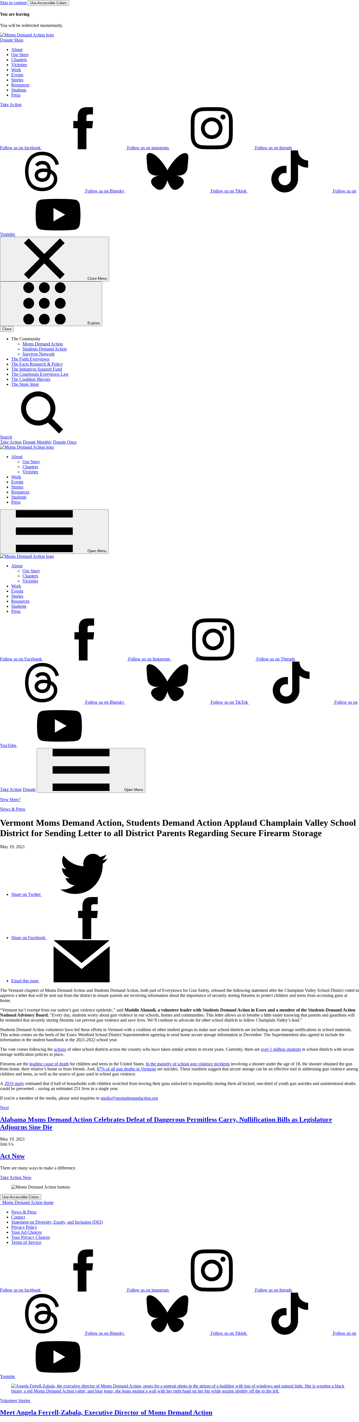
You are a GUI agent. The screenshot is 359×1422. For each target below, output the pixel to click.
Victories (19, 64)
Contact (18, 1217)
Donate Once (65, 442)
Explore (93, 323)
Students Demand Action (44, 349)
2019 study (14, 1083)
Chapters (19, 59)
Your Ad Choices (26, 1232)
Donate (29, 789)
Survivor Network (38, 354)
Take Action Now (16, 1177)
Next (4, 1107)
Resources (20, 84)
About (16, 49)
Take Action (11, 104)
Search (6, 437)
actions (60, 1049)
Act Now (12, 1156)
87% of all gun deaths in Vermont (126, 1068)
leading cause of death (49, 1063)
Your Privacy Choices (30, 1237)
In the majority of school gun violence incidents (188, 1063)
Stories (17, 79)
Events (17, 74)
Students (18, 90)
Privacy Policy (24, 1227)
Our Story (20, 54)
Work (16, 69)
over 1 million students (281, 1049)
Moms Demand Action (42, 343)
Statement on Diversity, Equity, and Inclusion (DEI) (57, 1222)
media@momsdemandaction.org (129, 1098)
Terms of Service (26, 1242)
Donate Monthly (37, 442)
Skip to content (13, 2)
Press (15, 95)
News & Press (12, 809)
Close (6, 329)
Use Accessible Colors (48, 3)
